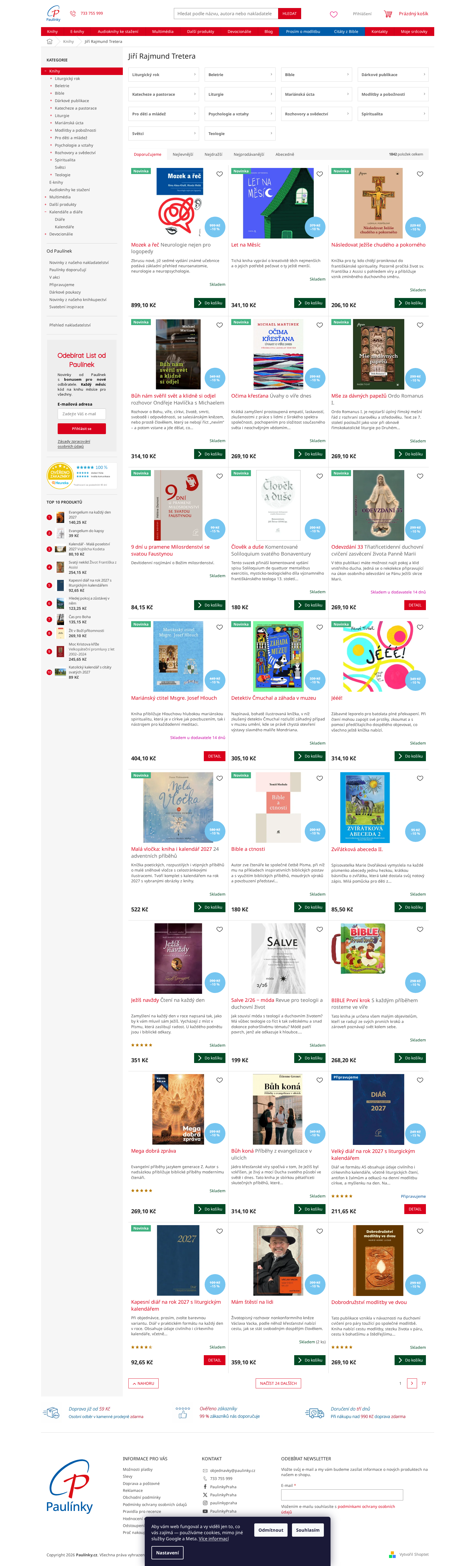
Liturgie (62, 115)
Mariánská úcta (69, 122)
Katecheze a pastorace (76, 108)
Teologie (62, 174)
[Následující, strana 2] (412, 1383)
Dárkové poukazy (65, 292)
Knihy (54, 71)
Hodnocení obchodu (141, 1518)
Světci (60, 167)
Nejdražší (213, 154)
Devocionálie (61, 234)
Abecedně (285, 154)
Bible (59, 93)
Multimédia (60, 196)
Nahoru (146, 1383)
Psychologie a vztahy (74, 145)
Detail (415, 605)
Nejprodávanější (249, 154)
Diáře (60, 219)
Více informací (214, 1539)
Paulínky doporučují (67, 269)
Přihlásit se (82, 428)
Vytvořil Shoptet (414, 1554)
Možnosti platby (138, 1469)
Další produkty (62, 204)
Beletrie (62, 85)
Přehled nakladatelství (70, 325)
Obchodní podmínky (142, 1497)
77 (423, 1383)
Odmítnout (270, 1530)
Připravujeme (61, 284)
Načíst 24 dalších (278, 1383)
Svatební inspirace (66, 306)
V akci (54, 277)
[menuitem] (52, 31)
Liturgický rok (67, 78)
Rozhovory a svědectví (75, 152)
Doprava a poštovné (141, 1483)
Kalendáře (64, 226)
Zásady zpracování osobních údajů (74, 444)
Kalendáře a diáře (66, 211)
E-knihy (56, 182)
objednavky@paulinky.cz (232, 1470)
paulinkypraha (223, 1502)
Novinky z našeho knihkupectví (77, 299)
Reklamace (133, 1490)
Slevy (127, 1476)
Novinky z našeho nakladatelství (79, 262)
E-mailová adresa (75, 404)
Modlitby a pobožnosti (75, 130)
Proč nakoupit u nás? (142, 1532)
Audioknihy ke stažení (69, 189)
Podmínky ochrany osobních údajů (155, 1504)
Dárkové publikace (72, 100)
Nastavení (167, 1553)
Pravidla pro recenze (142, 1511)
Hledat (290, 13)
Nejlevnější (183, 154)
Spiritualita (65, 159)
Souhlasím (308, 1530)
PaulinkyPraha (223, 1486)
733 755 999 (221, 1478)
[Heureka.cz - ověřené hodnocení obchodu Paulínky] (82, 475)
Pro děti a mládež (71, 137)
